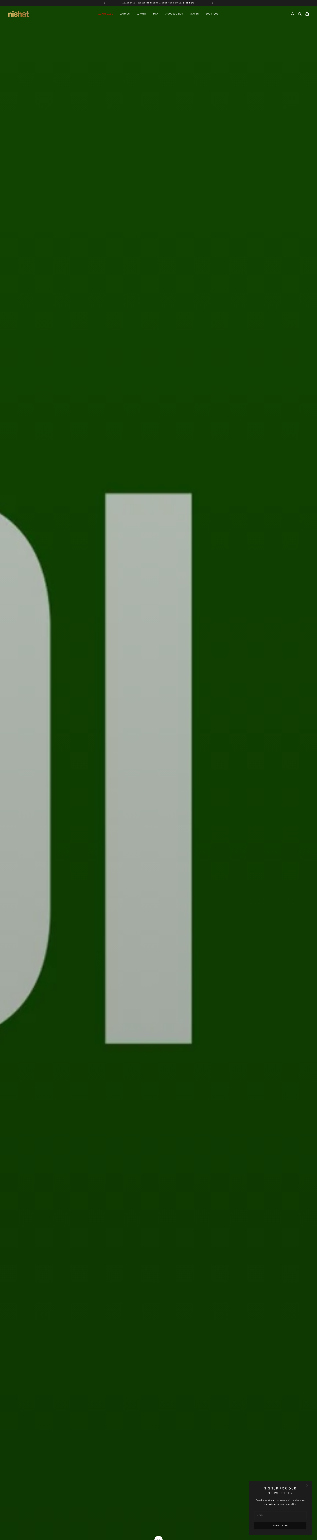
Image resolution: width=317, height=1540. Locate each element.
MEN (156, 14)
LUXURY (142, 14)
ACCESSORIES (174, 14)
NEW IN (194, 14)
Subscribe (280, 1525)
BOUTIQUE (212, 14)
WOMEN (125, 14)
